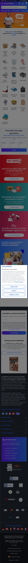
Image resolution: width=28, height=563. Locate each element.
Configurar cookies (14, 294)
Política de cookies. (19, 282)
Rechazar (14, 290)
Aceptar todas (14, 286)
